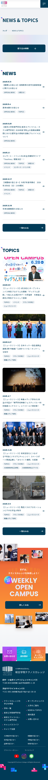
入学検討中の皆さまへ (11, 736)
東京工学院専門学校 (12, 712)
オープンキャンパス (36, 701)
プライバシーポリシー (11, 750)
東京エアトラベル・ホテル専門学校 (12, 718)
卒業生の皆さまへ (34, 740)
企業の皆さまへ (9, 744)
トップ (5, 31)
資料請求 (31, 714)
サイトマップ (29, 750)
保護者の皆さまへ (34, 736)
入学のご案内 (33, 705)
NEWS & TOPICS (35, 710)
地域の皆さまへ (33, 744)
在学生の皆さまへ (10, 740)
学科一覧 (7, 708)
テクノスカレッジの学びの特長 (12, 702)
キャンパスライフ (11, 724)
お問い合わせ (33, 719)
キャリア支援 (9, 729)
